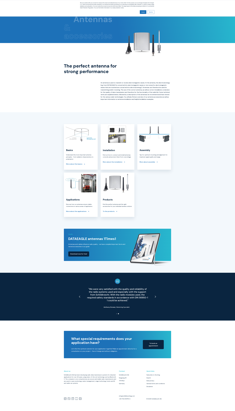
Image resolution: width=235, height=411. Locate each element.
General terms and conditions (156, 383)
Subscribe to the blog (153, 375)
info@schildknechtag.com (127, 396)
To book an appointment (153, 344)
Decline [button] (151, 12)
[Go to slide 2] (118, 313)
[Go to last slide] (79, 297)
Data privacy (150, 381)
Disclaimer (150, 386)
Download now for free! (78, 254)
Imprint (149, 378)
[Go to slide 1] (116, 313)
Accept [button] (143, 12)
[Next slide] (155, 297)
